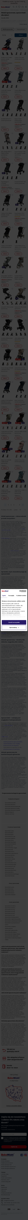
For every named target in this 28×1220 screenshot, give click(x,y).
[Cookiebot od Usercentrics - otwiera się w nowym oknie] (19, 591)
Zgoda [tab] (4, 595)
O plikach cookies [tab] (21, 595)
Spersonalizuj (13, 627)
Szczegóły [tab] (11, 595)
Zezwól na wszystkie (14, 622)
